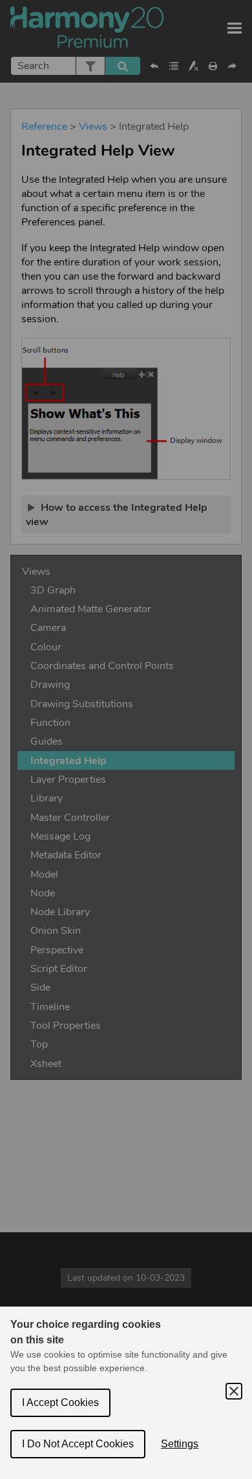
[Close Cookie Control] (234, 1391)
